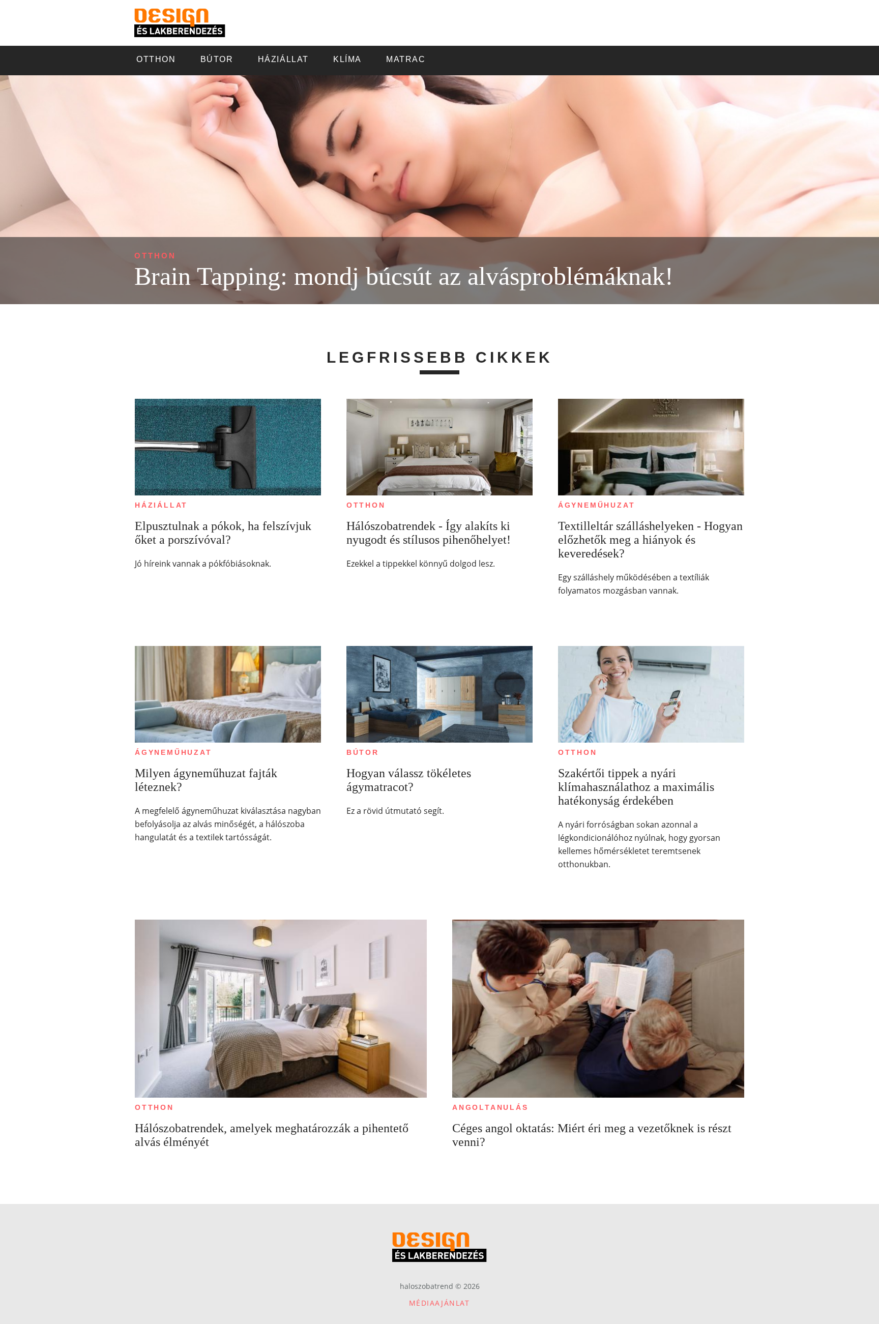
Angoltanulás (490, 1107)
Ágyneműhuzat (596, 505)
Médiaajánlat (439, 1303)
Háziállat (161, 505)
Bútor (362, 752)
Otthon (155, 255)
